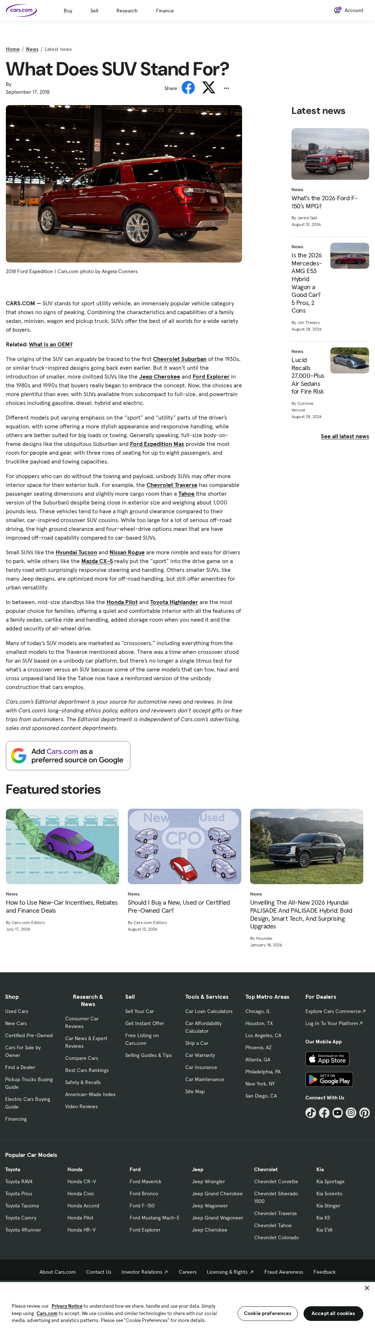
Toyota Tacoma (22, 1205)
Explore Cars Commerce (333, 1011)
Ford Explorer (211, 376)
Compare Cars (81, 1058)
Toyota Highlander (174, 602)
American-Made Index (90, 1094)
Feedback (324, 1272)
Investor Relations (142, 1272)
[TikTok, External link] (310, 1112)
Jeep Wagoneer (210, 1205)
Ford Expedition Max (157, 443)
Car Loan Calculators (209, 1011)
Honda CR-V (81, 1181)
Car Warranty (200, 1055)
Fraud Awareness (283, 1272)
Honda (74, 1169)
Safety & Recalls (83, 1082)
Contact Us (98, 1272)
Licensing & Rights (227, 1272)
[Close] (367, 1288)
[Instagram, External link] (351, 1112)
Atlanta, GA (257, 1059)
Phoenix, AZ (258, 1047)
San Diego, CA (261, 1095)
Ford (135, 1169)
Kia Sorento (329, 1193)
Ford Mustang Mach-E (155, 1217)
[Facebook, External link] (324, 1112)
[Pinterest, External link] (364, 1112)
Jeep (197, 1169)
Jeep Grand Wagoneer (217, 1217)
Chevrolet (266, 1169)
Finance (165, 10)
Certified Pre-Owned (29, 1035)
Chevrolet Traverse (171, 484)
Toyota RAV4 (19, 1181)
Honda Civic (80, 1193)
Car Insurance (201, 1067)
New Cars (16, 1023)
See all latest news (345, 436)
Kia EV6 (324, 1229)
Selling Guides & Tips (148, 1055)
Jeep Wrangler (208, 1181)
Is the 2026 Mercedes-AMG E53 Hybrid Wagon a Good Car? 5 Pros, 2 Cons (307, 282)
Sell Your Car (139, 1011)
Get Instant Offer (144, 1023)
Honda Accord (83, 1205)
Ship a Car (196, 1043)
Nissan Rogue (127, 552)
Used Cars (16, 1011)
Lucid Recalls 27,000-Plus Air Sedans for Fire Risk (308, 375)
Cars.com (47, 1313)
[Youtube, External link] (338, 1112)
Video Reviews (81, 1106)
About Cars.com (58, 1272)
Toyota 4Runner (23, 1229)
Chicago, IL (257, 1011)
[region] (187, 1307)
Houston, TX (259, 1023)
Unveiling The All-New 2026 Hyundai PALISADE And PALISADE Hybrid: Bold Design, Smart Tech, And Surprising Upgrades (301, 914)
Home (13, 49)
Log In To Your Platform (331, 1023)
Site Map (195, 1091)
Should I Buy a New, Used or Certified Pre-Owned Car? (179, 906)
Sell (94, 10)
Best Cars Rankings (87, 1070)
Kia (320, 1169)
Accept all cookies (333, 1313)
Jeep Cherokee (159, 376)
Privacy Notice (67, 1306)
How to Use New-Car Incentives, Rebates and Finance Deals (62, 906)
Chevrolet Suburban (180, 358)
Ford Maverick (145, 1181)
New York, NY (260, 1083)
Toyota (12, 1169)
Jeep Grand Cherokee (217, 1193)
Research (127, 10)
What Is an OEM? (51, 344)
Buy (68, 10)
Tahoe (186, 493)
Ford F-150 (142, 1205)
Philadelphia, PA (263, 1071)
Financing (16, 1119)
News (32, 49)
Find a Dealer (20, 1067)
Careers (188, 1272)
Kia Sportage (330, 1181)
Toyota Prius (18, 1193)
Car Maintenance (204, 1079)
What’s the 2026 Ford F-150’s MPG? (325, 202)
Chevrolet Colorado (276, 1237)
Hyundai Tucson (76, 552)
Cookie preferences (268, 1313)
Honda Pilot (122, 602)
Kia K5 (323, 1217)
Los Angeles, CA (263, 1035)
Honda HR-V (81, 1229)
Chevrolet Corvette (276, 1181)
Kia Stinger (328, 1205)
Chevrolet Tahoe (273, 1225)
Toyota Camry (20, 1217)
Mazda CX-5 (97, 561)
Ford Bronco (144, 1193)
